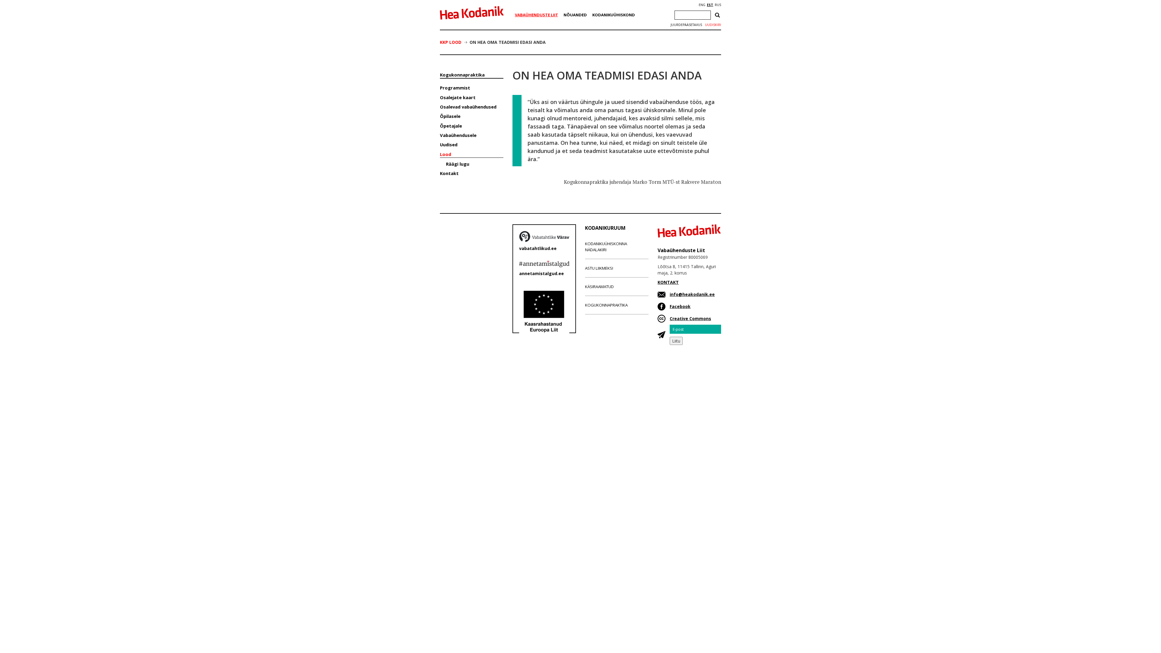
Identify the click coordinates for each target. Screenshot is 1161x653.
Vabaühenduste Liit (536, 15)
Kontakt (449, 173)
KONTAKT (668, 282)
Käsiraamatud (599, 286)
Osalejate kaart (458, 97)
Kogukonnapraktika (462, 75)
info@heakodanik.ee (692, 294)
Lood (445, 154)
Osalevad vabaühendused (468, 107)
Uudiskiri (713, 25)
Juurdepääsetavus (686, 25)
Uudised (448, 144)
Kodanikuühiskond (613, 15)
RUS (718, 5)
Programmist (455, 88)
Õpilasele (450, 116)
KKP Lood (450, 42)
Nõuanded (575, 15)
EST (710, 5)
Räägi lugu (457, 164)
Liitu (676, 341)
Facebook (680, 306)
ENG (702, 5)
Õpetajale (451, 126)
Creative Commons (690, 318)
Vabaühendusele (458, 135)
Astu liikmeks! (599, 268)
